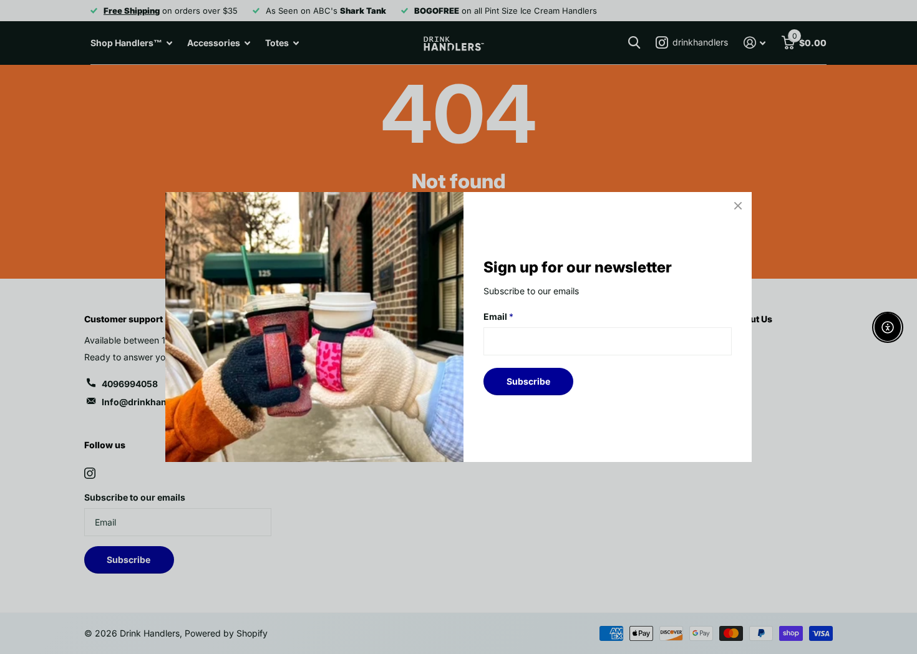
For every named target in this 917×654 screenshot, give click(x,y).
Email (498, 316)
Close (738, 205)
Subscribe (528, 381)
